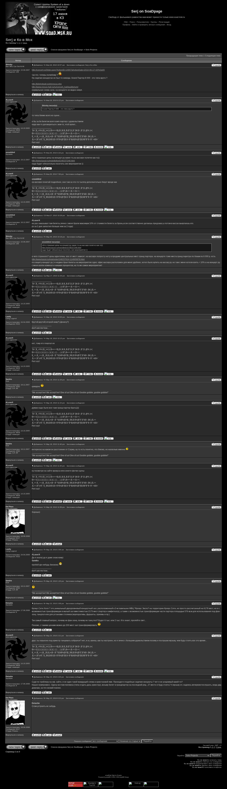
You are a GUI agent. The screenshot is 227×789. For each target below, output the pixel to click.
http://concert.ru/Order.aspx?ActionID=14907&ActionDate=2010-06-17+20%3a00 (68, 70)
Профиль (126, 25)
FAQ (126, 22)
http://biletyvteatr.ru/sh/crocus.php (47, 84)
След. (25, 43)
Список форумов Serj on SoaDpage (67, 50)
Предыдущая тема (194, 56)
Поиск (132, 22)
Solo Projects (91, 50)
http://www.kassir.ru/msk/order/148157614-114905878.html (58, 259)
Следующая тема (212, 56)
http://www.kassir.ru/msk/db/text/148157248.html (53, 161)
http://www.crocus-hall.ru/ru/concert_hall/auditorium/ (55, 87)
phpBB (108, 777)
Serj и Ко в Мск (19, 40)
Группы (154, 22)
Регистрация (164, 22)
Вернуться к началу (15, 94)
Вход (169, 25)
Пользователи (143, 22)
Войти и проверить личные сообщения (148, 25)
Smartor (119, 775)
